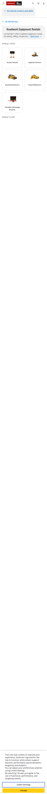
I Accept (23, 790)
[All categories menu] (3, 3)
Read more (34, 36)
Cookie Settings (23, 785)
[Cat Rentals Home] (14, 3)
